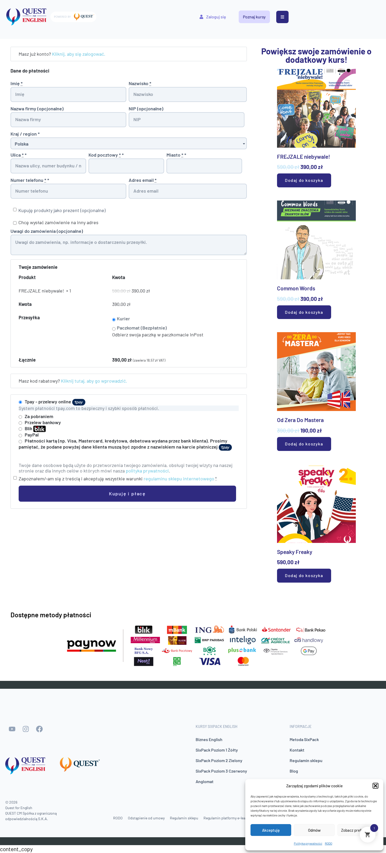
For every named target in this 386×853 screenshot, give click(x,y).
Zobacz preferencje (357, 830)
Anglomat (204, 781)
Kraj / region (25, 134)
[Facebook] (39, 729)
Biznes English (209, 739)
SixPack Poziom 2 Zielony (219, 760)
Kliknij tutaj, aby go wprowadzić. (94, 381)
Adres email (143, 180)
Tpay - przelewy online (48, 401)
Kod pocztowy (106, 155)
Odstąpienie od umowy (146, 818)
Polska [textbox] (21, 144)
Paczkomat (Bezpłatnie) (142, 328)
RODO (328, 843)
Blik (29, 428)
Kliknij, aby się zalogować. (78, 54)
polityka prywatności (147, 471)
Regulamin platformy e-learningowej (232, 818)
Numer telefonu (30, 180)
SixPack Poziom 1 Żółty (217, 749)
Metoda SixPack (304, 739)
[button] (375, 785)
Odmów (314, 830)
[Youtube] (12, 729)
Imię (17, 83)
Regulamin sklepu (306, 760)
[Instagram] (26, 729)
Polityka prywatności (308, 843)
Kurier (123, 318)
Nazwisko (140, 83)
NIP (146, 108)
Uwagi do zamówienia (47, 231)
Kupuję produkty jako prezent (62, 210)
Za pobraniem (39, 416)
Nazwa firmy (37, 108)
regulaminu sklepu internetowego (179, 478)
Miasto (176, 155)
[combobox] (129, 143)
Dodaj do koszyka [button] (304, 180)
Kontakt (297, 749)
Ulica (19, 155)
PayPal (32, 435)
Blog (294, 770)
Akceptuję (271, 830)
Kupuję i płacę (127, 493)
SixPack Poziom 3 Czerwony (221, 770)
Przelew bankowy (43, 422)
